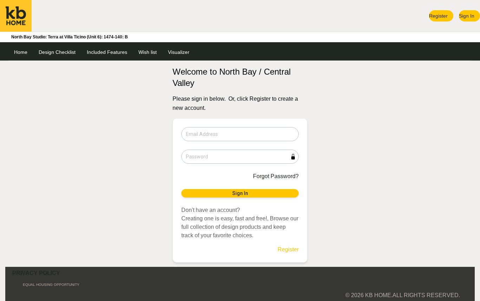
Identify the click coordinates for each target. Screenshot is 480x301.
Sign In (466, 16)
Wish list (147, 52)
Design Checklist (57, 52)
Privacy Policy (36, 273)
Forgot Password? (276, 176)
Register (438, 16)
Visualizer (178, 52)
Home (20, 52)
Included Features (107, 52)
